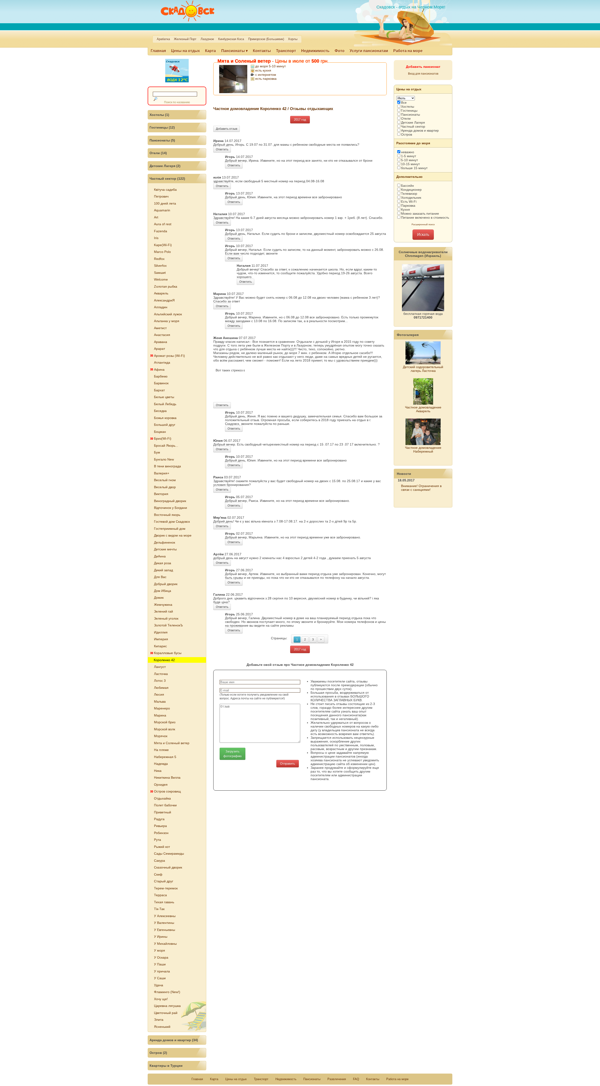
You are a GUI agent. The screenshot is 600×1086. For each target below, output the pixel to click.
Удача (158, 985)
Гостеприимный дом (169, 528)
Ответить (222, 149)
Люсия (159, 694)
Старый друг (163, 881)
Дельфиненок (164, 542)
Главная (158, 51)
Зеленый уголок (166, 618)
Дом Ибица (162, 591)
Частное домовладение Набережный (423, 449)
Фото (340, 51)
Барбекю (161, 376)
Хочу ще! (161, 999)
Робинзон (161, 833)
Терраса (160, 895)
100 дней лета (165, 203)
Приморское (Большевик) (266, 39)
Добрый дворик (165, 584)
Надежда (161, 764)
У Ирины (160, 936)
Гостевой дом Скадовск (172, 521)
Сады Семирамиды (169, 853)
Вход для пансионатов (423, 73)
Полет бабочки (165, 805)
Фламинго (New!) (167, 992)
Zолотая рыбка (165, 286)
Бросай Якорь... (166, 445)
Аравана (160, 342)
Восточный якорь (167, 515)
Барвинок (161, 383)
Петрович (161, 196)
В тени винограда (167, 466)
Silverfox (160, 265)
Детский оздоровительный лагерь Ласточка (423, 369)
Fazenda (160, 231)
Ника (157, 771)
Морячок (160, 736)
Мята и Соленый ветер (171, 743)
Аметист (160, 328)
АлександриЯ (164, 300)
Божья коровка (165, 418)
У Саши (160, 978)
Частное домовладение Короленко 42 (249, 108)
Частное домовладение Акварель (423, 409)
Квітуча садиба (165, 189)
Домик (159, 597)
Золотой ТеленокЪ (168, 625)
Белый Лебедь (165, 404)
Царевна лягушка (167, 1006)
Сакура (159, 860)
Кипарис (160, 646)
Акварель (161, 293)
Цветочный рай (165, 1013)
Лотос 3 (160, 680)
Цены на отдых (185, 51)
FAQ (356, 1079)
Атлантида (162, 362)
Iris (156, 238)
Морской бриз (164, 722)
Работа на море (408, 51)
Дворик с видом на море (172, 535)
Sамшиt (160, 272)
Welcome (161, 279)
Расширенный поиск (423, 224)
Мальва (160, 701)
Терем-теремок (166, 888)
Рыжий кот (162, 847)
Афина (159, 369)
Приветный (162, 812)
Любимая (161, 688)
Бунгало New (164, 459)
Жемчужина (163, 604)
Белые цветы (164, 397)
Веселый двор (165, 487)
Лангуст (160, 667)
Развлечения (336, 1079)
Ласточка (161, 674)
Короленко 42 (164, 660)
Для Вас (160, 577)
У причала (162, 971)
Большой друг (164, 425)
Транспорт (286, 51)
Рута (157, 840)
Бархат (159, 390)
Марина (160, 715)
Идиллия (161, 632)
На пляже (161, 750)
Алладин (160, 307)
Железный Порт (185, 39)
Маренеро (162, 708)
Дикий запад (163, 570)
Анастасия (162, 335)
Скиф (158, 874)
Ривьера (160, 826)
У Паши (160, 964)
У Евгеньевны (164, 930)
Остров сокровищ (167, 791)
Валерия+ (161, 473)
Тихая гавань (164, 902)
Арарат (159, 349)
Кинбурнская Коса (231, 39)
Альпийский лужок (168, 314)
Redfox (159, 259)
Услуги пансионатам (369, 51)
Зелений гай (163, 611)
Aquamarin (162, 210)
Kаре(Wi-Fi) (163, 245)
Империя (161, 639)
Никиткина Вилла (167, 777)
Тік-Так (159, 909)
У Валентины (164, 923)
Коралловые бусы (167, 653)
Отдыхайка (162, 798)
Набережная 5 (165, 757)
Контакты (262, 51)
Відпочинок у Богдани (170, 508)
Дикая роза (162, 563)
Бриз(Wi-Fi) (162, 438)
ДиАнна (160, 556)
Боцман (160, 432)
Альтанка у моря (166, 321)
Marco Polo (162, 252)
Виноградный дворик (170, 501)
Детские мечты (165, 549)
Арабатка (163, 39)
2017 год (300, 119)
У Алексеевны (165, 916)
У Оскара (161, 957)
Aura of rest (162, 224)
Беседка (160, 411)
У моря (159, 950)
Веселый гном (165, 480)
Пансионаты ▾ (234, 51)
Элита (158, 1019)
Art (156, 217)
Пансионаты (311, 1079)
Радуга (159, 819)
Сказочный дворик (168, 867)
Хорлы (292, 39)
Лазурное (207, 39)
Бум (157, 452)
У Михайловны (165, 943)
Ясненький (162, 1027)
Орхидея (161, 784)
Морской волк (164, 729)
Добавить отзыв (226, 128)
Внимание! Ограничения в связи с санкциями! (421, 488)
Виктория (161, 494)
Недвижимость (315, 51)
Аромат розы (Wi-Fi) (169, 356)
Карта (210, 51)
